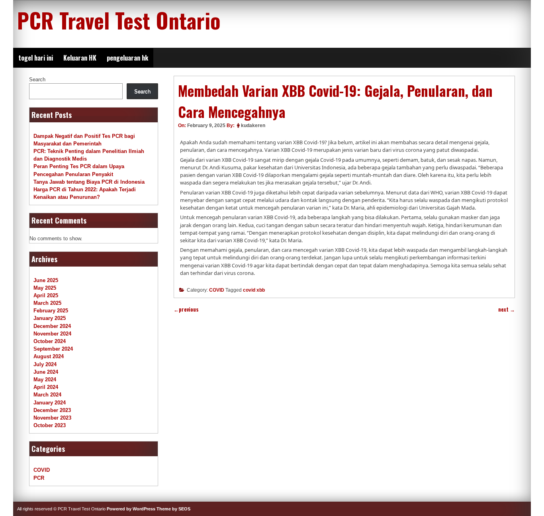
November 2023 (52, 418)
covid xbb (254, 290)
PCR (38, 478)
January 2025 (49, 318)
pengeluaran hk (127, 58)
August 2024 (48, 356)
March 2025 (47, 303)
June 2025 (45, 280)
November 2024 (52, 334)
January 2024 (49, 403)
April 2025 (45, 295)
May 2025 (44, 288)
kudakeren (253, 125)
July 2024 (45, 364)
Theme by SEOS (173, 508)
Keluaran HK (79, 58)
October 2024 (49, 341)
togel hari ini (35, 58)
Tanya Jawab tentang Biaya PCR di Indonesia (89, 182)
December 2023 (52, 410)
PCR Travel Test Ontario (119, 19)
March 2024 (47, 395)
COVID (216, 290)
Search (37, 79)
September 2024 (53, 349)
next (506, 309)
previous (186, 309)
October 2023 (49, 425)
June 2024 (45, 372)
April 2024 (45, 387)
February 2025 (50, 311)
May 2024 (44, 380)
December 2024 (52, 326)
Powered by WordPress (131, 508)
